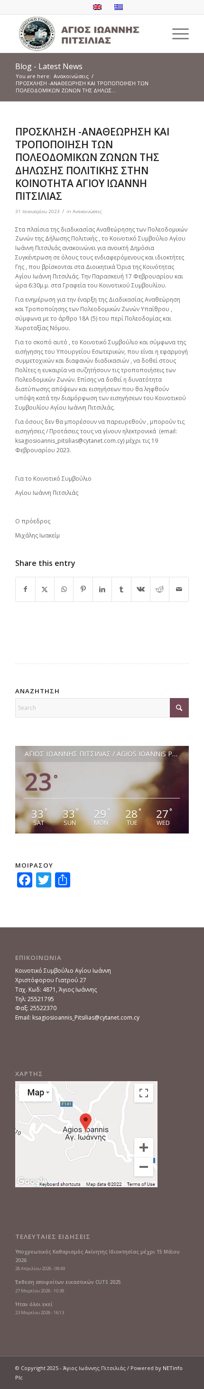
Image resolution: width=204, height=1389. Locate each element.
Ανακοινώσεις (87, 211)
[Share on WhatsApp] (64, 589)
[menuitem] (176, 34)
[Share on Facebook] (25, 589)
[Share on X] (45, 589)
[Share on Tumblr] (121, 589)
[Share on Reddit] (159, 589)
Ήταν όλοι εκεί (34, 1304)
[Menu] (176, 34)
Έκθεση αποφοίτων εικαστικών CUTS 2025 (68, 1282)
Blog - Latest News (49, 66)
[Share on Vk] (140, 589)
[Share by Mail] (178, 589)
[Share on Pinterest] (83, 589)
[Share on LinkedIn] (102, 589)
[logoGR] (84, 34)
